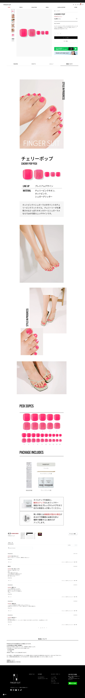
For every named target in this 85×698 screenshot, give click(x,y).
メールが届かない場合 (55, 683)
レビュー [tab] (10, 543)
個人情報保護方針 (41, 677)
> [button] (46, 627)
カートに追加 (66, 37)
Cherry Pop (10, 559)
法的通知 (40, 674)
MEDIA (47, 7)
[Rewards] (5, 694)
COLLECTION (34, 7)
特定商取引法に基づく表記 (43, 678)
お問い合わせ (53, 681)
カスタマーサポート (55, 674)
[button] (74, 562)
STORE (75, 7)
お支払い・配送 (54, 678)
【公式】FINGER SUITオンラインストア (42, 1)
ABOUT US (31, 674)
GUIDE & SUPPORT (61, 7)
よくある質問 (53, 677)
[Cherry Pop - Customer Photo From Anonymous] (40, 534)
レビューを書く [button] (73, 533)
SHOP (9, 7)
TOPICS (20, 7)
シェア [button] (10, 562)
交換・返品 (53, 680)
